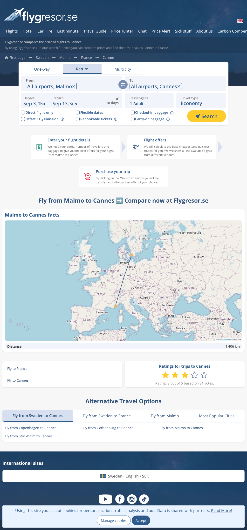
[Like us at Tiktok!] (144, 499)
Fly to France (17, 368)
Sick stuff (183, 31)
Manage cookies (114, 520)
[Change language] (239, 20)
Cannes (109, 58)
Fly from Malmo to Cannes (182, 427)
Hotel (28, 31)
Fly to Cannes (18, 380)
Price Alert (160, 31)
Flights (12, 31)
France (86, 58)
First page (17, 58)
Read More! (221, 510)
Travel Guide (94, 31)
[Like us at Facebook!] (120, 499)
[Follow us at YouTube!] (105, 499)
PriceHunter (122, 31)
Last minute (68, 31)
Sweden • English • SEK (128, 476)
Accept (141, 520)
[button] (64, 100)
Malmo (64, 58)
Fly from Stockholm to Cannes (29, 436)
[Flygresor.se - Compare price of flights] (40, 16)
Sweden (42, 58)
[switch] (123, 84)
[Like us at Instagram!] (132, 499)
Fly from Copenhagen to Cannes (30, 427)
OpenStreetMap (224, 339)
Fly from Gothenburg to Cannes (108, 427)
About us (204, 31)
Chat (142, 31)
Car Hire (44, 31)
